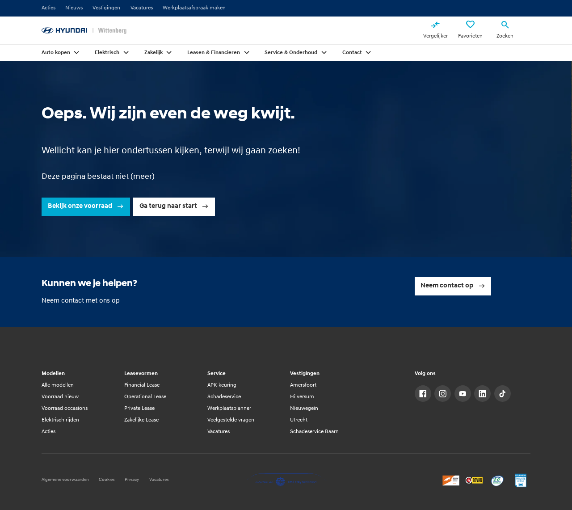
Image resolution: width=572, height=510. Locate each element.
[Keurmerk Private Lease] (521, 480)
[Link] (423, 393)
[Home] (84, 30)
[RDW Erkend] (451, 480)
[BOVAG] (474, 480)
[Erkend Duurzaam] (498, 480)
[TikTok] (502, 393)
